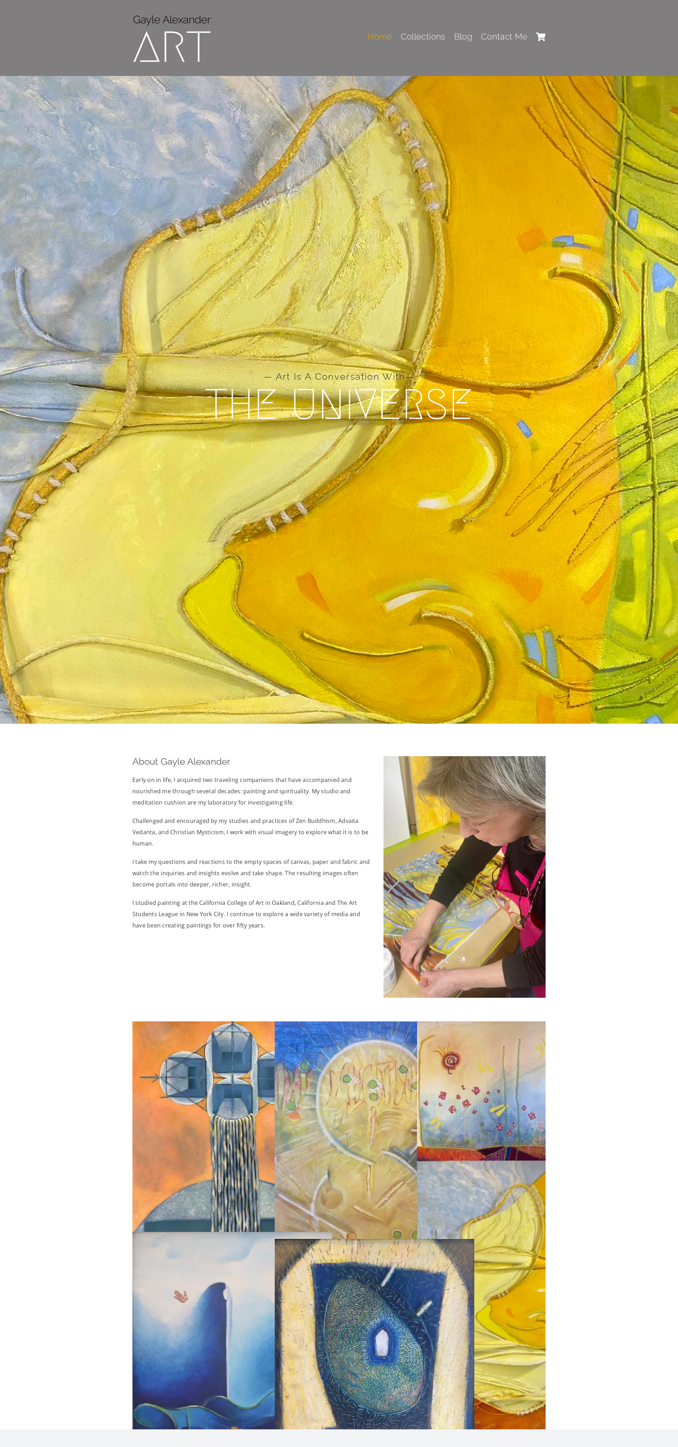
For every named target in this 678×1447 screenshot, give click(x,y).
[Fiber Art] (517, 1099)
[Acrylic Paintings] (232, 1155)
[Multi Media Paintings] (374, 1160)
